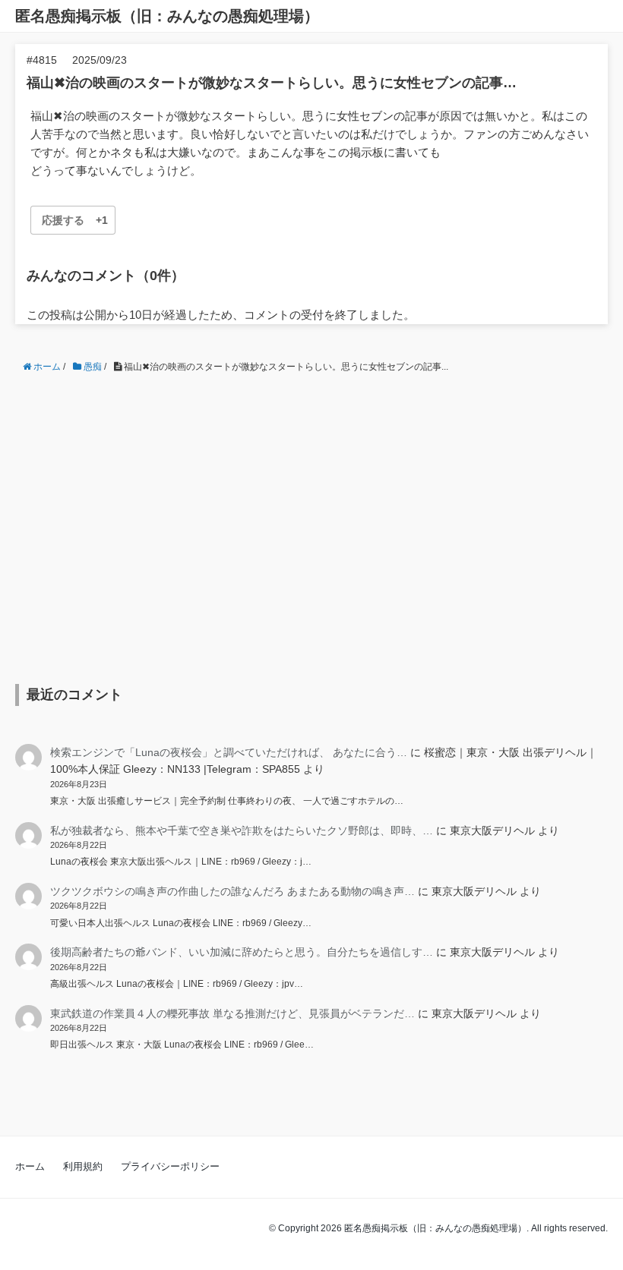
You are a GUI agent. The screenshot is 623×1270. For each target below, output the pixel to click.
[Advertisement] (311, 517)
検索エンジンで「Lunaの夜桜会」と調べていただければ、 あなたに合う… (228, 752)
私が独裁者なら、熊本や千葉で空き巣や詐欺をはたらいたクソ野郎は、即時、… (241, 830)
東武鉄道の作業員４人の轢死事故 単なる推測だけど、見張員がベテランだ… (232, 1013)
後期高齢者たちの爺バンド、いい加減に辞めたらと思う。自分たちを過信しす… (241, 952)
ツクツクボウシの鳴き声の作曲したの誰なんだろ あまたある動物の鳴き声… (232, 891)
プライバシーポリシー (170, 1166)
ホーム (30, 1166)
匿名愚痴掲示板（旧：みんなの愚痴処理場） (167, 16)
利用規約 (83, 1166)
